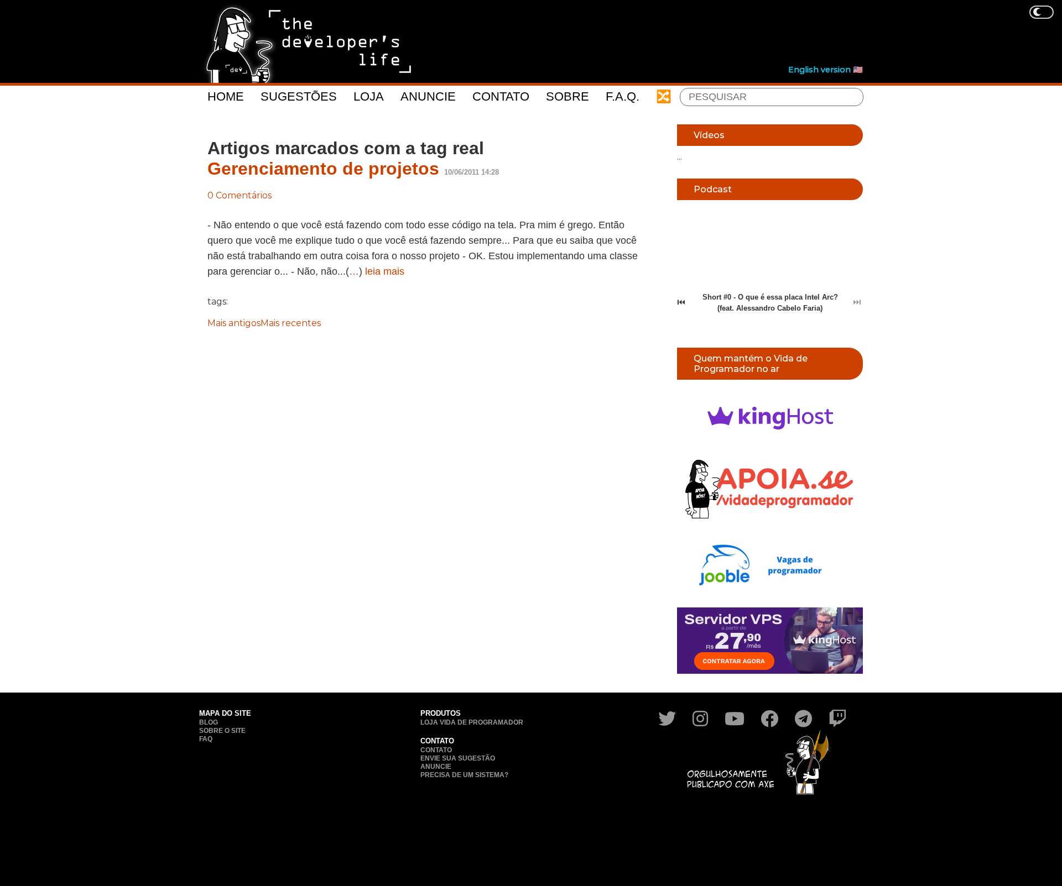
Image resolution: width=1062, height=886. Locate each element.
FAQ (205, 739)
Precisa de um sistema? (464, 775)
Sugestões (299, 96)
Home (225, 96)
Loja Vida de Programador (471, 722)
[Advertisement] (661, 34)
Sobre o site (222, 730)
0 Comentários (239, 195)
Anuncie (428, 96)
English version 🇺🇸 (825, 70)
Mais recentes (291, 323)
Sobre (567, 96)
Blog (208, 722)
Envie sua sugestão (457, 758)
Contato (500, 96)
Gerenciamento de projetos (323, 169)
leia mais (384, 271)
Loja (368, 96)
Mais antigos (234, 323)
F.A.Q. (622, 96)
